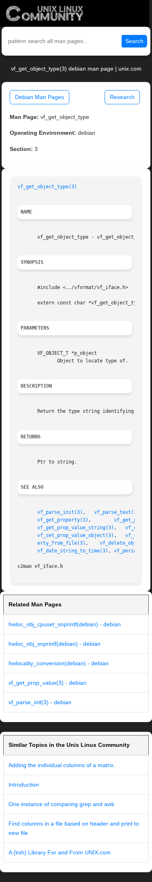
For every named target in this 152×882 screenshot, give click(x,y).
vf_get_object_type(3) (47, 187)
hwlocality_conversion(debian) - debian (59, 663)
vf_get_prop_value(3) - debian (47, 682)
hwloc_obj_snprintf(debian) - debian (55, 643)
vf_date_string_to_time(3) (72, 551)
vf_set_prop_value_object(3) (75, 535)
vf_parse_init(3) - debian (40, 702)
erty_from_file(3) (61, 543)
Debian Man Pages (39, 97)
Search (134, 41)
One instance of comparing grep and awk (61, 804)
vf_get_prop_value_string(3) (75, 527)
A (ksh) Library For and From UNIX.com (60, 852)
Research (122, 97)
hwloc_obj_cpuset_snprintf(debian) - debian (65, 624)
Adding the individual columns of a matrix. (62, 765)
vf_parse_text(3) (116, 512)
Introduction (24, 784)
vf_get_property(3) (62, 520)
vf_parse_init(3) (60, 512)
